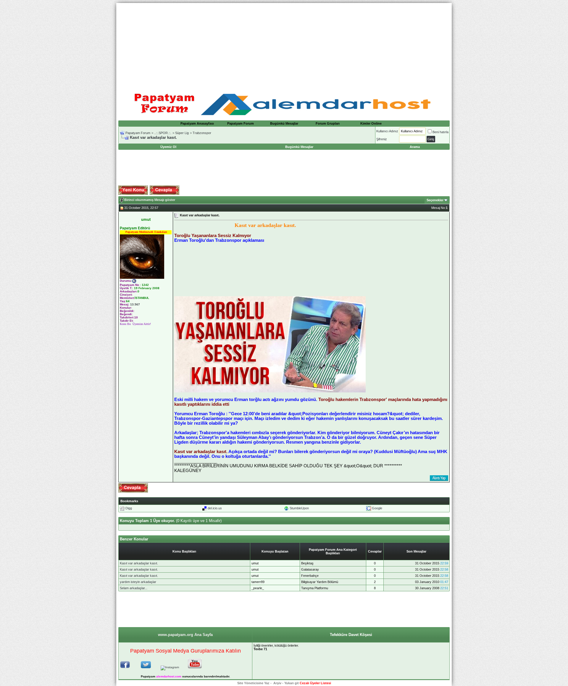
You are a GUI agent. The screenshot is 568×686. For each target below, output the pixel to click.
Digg (128, 508)
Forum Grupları (328, 123)
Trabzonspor (202, 133)
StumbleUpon (299, 508)
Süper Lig (182, 133)
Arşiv (277, 683)
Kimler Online (371, 123)
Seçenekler (435, 200)
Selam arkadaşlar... (133, 588)
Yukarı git (291, 683)
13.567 (135, 304)
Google (377, 508)
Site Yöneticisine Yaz (253, 683)
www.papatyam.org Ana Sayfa (185, 634)
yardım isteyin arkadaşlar (138, 582)
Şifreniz (381, 139)
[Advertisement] (284, 44)
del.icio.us (215, 508)
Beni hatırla (440, 132)
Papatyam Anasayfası (197, 123)
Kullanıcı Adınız (387, 131)
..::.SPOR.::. (162, 133)
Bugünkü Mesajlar (284, 123)
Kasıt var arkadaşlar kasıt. (139, 563)
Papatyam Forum (240, 123)
